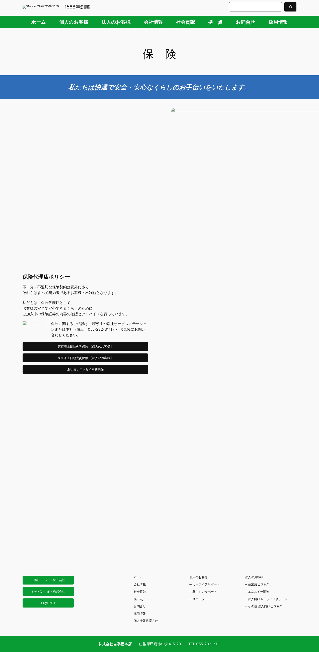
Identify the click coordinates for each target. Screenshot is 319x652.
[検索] (290, 6)
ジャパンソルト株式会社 (48, 591)
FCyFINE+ (48, 603)
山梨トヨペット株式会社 (48, 580)
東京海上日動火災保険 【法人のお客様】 (85, 358)
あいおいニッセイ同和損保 (85, 369)
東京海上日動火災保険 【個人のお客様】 (85, 346)
